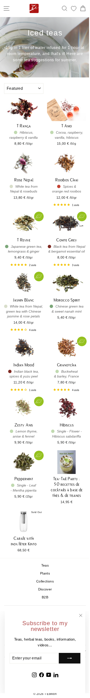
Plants (45, 573)
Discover (45, 589)
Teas (45, 565)
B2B (45, 597)
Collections (45, 581)
